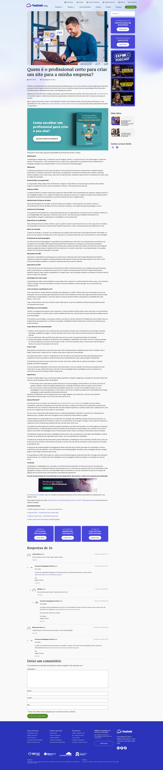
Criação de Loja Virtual (55, 735)
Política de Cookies (107, 761)
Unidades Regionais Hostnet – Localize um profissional (44, 509)
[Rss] (113, 147)
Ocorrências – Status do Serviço (79, 742)
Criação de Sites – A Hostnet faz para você (40, 513)
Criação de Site (53, 733)
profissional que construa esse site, (71, 403)
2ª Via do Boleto (76, 737)
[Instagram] (118, 748)
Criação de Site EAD (54, 737)
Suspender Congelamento (78, 740)
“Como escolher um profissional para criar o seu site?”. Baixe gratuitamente (71, 500)
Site (28, 704)
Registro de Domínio (32, 735)
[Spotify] (117, 147)
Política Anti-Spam (98, 761)
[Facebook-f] (121, 748)
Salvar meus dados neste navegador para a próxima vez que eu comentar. (52, 711)
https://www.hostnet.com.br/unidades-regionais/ (48, 574)
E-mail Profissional (31, 737)
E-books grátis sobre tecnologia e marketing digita (43, 519)
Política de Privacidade (87, 761)
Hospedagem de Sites (49, 80)
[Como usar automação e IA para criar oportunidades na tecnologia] (123, 76)
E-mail (29, 697)
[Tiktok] (125, 748)
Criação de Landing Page (56, 740)
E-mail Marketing (67, 761)
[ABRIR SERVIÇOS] (74, 7)
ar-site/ (56, 513)
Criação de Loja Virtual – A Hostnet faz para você (42, 516)
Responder (34, 560)
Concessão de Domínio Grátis (55, 761)
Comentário (31, 669)
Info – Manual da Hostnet (78, 735)
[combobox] (123, 13)
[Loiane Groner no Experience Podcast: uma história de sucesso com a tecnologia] (123, 104)
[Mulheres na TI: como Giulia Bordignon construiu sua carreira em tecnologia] (123, 90)
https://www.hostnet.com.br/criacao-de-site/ (67, 609)
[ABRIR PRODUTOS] (62, 7)
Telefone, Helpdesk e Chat (78, 733)
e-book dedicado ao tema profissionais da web (63, 104)
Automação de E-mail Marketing (34, 740)
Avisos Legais (116, 761)
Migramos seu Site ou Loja (33, 742)
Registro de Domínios (43, 761)
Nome (29, 691)
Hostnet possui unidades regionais (39, 495)
